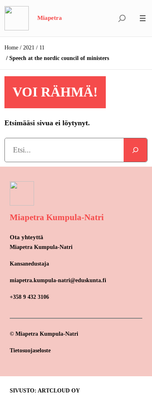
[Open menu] (143, 18)
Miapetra (49, 18)
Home (11, 48)
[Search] (135, 150)
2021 (28, 48)
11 (42, 48)
